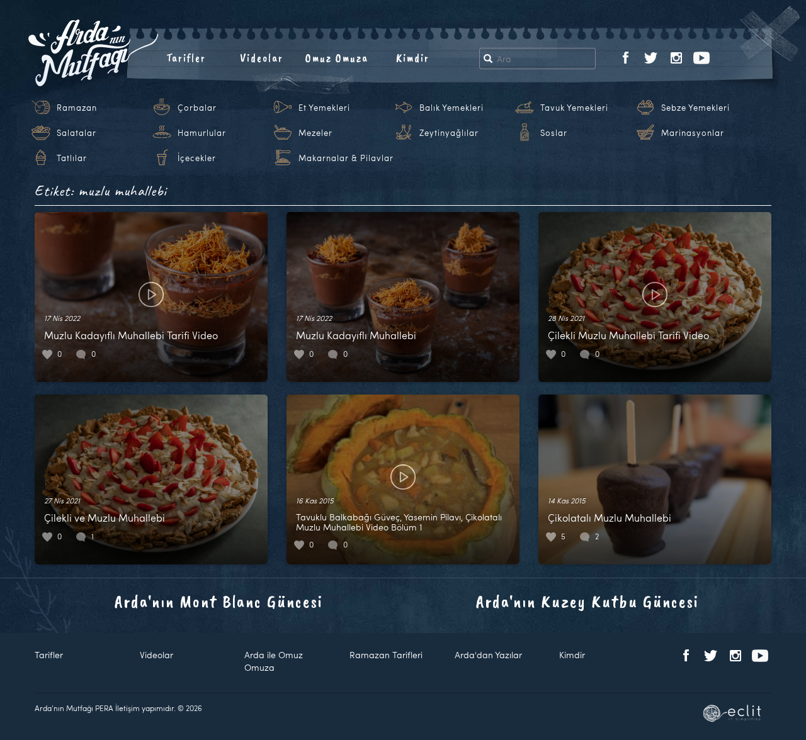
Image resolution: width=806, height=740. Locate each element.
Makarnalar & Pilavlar (346, 158)
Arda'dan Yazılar (488, 655)
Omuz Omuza (336, 58)
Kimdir (412, 58)
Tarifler (186, 58)
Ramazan (77, 107)
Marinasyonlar (692, 132)
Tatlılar (72, 158)
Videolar (261, 58)
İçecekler (197, 158)
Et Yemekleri (324, 107)
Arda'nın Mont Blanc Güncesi (219, 601)
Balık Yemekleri (451, 107)
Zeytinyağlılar (449, 132)
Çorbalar (197, 107)
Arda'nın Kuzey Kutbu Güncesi (587, 601)
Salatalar (76, 132)
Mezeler (315, 132)
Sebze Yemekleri (695, 107)
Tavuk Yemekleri (574, 107)
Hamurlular (202, 132)
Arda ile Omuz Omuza (273, 661)
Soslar (553, 132)
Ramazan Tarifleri (386, 655)
